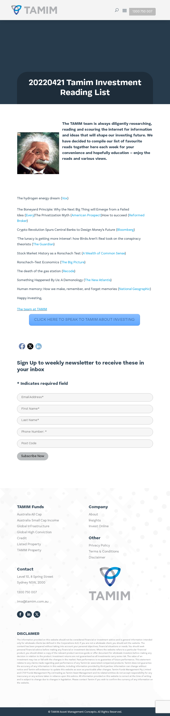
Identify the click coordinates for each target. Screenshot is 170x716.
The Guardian (43, 244)
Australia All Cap (29, 514)
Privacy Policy (99, 545)
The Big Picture (72, 262)
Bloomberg (125, 230)
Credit (22, 538)
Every (30, 215)
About (93, 514)
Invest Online (99, 526)
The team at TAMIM (32, 309)
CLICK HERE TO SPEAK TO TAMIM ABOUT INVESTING (84, 320)
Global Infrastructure (33, 526)
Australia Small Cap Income (38, 520)
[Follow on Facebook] (20, 614)
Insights (95, 520)
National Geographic (134, 289)
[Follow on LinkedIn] (28, 614)
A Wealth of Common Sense (104, 253)
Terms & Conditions (104, 551)
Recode (68, 271)
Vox (64, 198)
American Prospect (86, 215)
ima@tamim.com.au (33, 601)
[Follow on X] (37, 614)
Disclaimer (97, 557)
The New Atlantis (97, 280)
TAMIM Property (29, 550)
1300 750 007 (142, 11)
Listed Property (29, 544)
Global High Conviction (34, 532)
